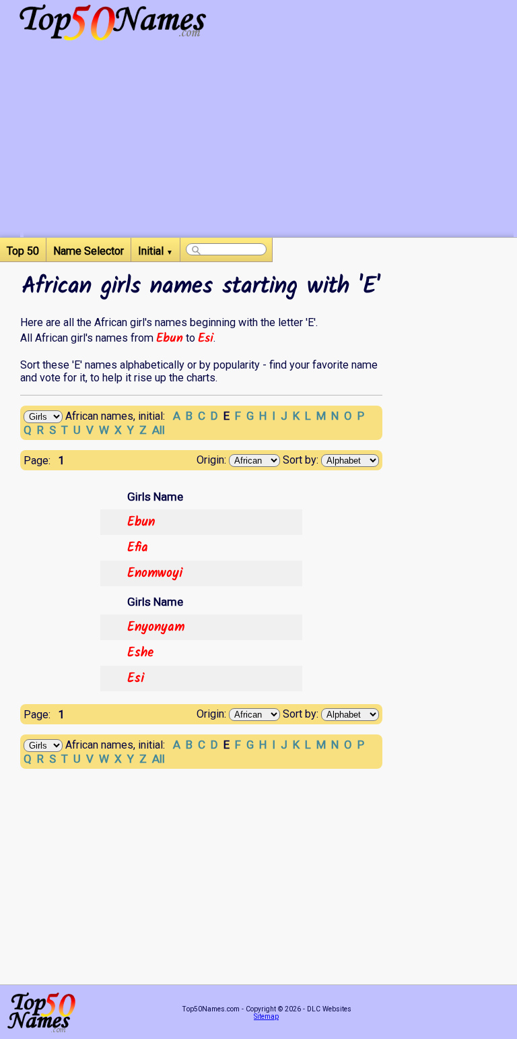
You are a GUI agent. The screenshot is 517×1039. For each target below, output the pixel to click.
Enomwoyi (154, 573)
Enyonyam (155, 627)
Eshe (140, 653)
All (158, 430)
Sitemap (266, 1016)
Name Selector (88, 251)
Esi (205, 338)
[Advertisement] (269, 143)
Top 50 (23, 251)
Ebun (169, 338)
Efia (137, 548)
